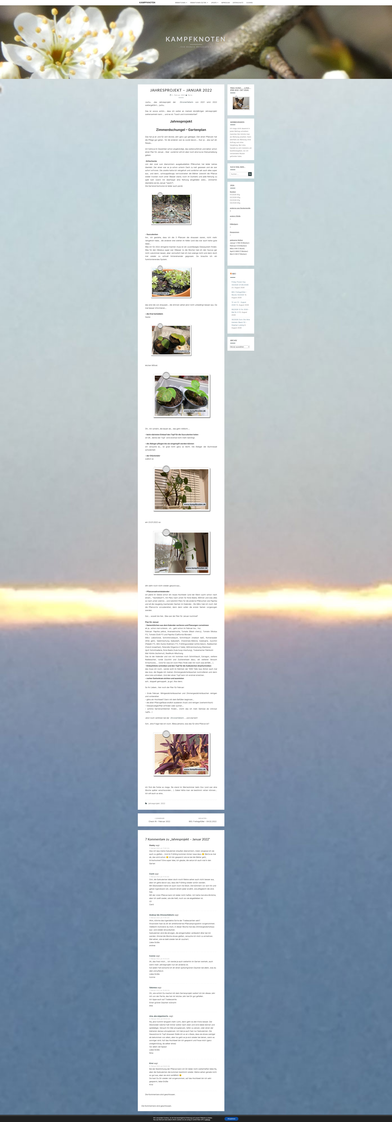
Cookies (249, 2)
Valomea (153, 988)
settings (207, 1120)
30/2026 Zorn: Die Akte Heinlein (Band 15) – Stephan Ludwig (241, 322)
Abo (234, 274)
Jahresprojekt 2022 (156, 803)
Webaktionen (180, 2)
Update (214, 2)
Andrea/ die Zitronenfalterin (161, 915)
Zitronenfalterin (186, 102)
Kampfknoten (147, 2)
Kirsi (151, 1063)
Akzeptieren (231, 1119)
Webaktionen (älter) (198, 2)
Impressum (225, 2)
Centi (151, 874)
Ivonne (152, 956)
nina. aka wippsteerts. (159, 1016)
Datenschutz (238, 2)
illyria (190, 95)
